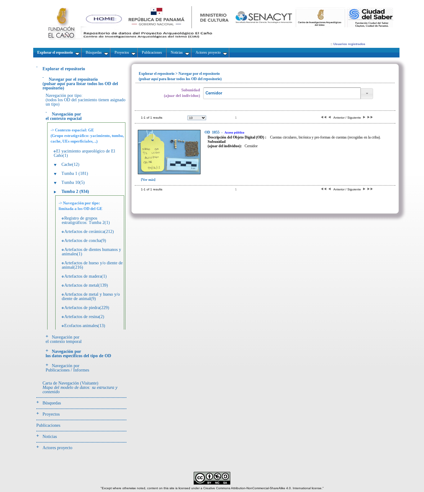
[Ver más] (148, 179)
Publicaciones (48, 425)
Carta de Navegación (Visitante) (80, 387)
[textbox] (282, 93)
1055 (212, 132)
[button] (367, 93)
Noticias (50, 436)
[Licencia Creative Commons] (212, 483)
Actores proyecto (57, 447)
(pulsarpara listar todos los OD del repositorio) (80, 83)
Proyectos (51, 414)
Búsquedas (52, 403)
